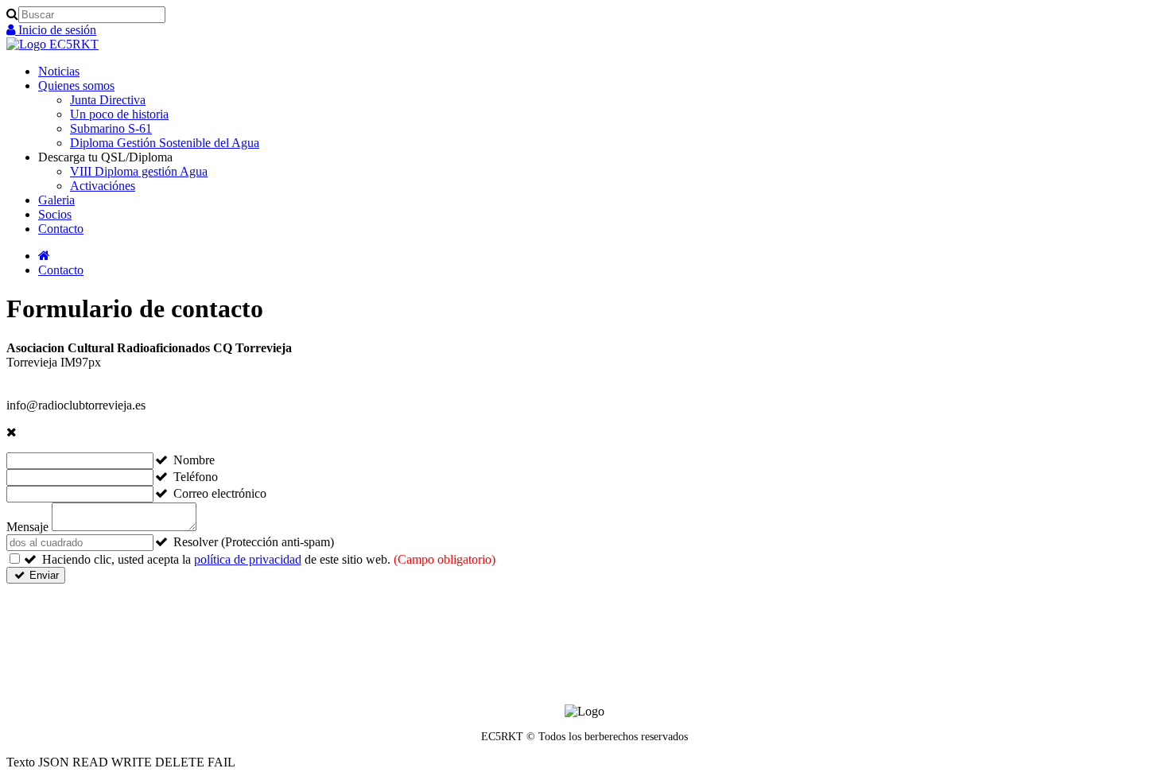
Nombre (194, 460)
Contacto (61, 228)
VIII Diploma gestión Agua (139, 171)
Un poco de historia (119, 114)
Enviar (42, 575)
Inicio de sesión (55, 30)
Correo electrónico (219, 493)
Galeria (56, 200)
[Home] (44, 255)
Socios (55, 214)
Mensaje (27, 527)
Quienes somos (76, 85)
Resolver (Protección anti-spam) (253, 542)
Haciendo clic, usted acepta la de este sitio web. (268, 559)
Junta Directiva (108, 100)
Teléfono (195, 476)
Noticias (59, 71)
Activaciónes (102, 185)
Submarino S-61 (111, 128)
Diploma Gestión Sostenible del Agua (164, 142)
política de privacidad (247, 559)
